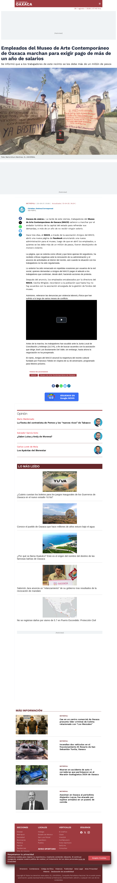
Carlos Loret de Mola (27, 446)
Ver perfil (32, 210)
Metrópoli (30, 203)
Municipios (21, 840)
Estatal (20, 832)
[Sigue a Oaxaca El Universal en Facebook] (82, 832)
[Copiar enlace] (20, 235)
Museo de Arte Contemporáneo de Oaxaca (57, 375)
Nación (20, 845)
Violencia (58, 869)
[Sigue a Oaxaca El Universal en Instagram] (89, 832)
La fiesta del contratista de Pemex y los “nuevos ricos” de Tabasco (54, 422)
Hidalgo (41, 832)
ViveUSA (62, 837)
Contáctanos (34, 869)
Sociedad (21, 837)
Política (20, 843)
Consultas (63, 848)
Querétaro (42, 840)
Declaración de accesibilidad (62, 871)
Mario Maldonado (25, 419)
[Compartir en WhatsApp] (20, 226)
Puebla (41, 843)
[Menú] (99, 3)
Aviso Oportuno (65, 843)
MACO (33, 375)
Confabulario (64, 840)
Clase (61, 834)
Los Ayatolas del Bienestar (31, 450)
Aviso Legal (78, 869)
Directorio (23, 869)
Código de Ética (47, 869)
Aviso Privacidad (91, 869)
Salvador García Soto (27, 433)
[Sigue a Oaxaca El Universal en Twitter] (86, 832)
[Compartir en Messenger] (20, 230)
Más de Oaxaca (23, 851)
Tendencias (21, 848)
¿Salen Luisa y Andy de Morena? (34, 436)
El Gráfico (63, 832)
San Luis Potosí (44, 837)
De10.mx (62, 845)
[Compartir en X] (20, 222)
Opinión (22, 413)
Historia (46, 871)
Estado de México (45, 834)
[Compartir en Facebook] (20, 218)
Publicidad (68, 869)
